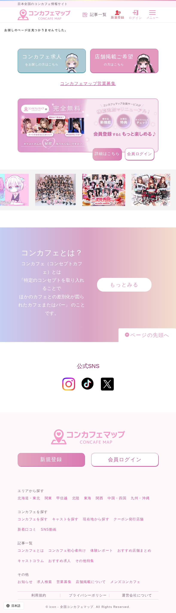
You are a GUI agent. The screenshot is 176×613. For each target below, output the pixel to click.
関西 (99, 498)
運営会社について (137, 595)
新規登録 (51, 459)
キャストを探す (65, 519)
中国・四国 (117, 498)
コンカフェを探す (33, 519)
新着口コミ (27, 529)
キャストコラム (31, 561)
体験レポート (101, 550)
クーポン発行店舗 (129, 519)
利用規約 (38, 595)
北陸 (76, 498)
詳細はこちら (107, 153)
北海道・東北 (29, 498)
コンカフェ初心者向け (67, 550)
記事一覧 (98, 15)
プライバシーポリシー (88, 595)
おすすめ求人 (59, 561)
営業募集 (63, 582)
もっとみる (124, 285)
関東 (48, 498)
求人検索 (44, 582)
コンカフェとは (31, 550)
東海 (87, 498)
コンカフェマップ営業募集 (88, 83)
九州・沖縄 (140, 498)
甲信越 (62, 498)
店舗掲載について (91, 582)
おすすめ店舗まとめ (134, 550)
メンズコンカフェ (125, 582)
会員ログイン (139, 154)
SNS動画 (49, 529)
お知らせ (25, 582)
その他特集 (84, 561)
